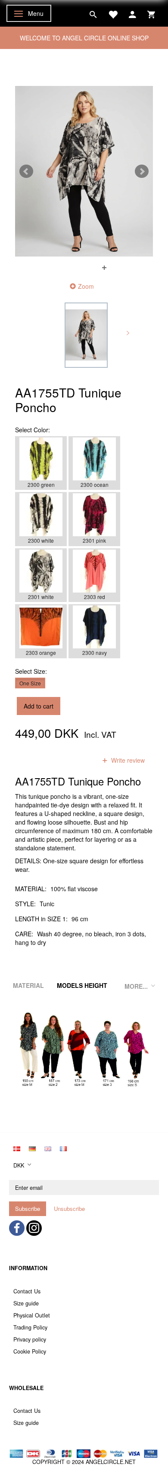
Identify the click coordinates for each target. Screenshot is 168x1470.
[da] (17, 1147)
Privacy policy (29, 1339)
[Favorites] (113, 13)
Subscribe (27, 1208)
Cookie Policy (29, 1351)
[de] (32, 1147)
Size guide (26, 1303)
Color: (32, 429)
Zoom (86, 286)
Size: (31, 671)
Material (28, 985)
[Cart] (151, 13)
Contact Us (26, 1291)
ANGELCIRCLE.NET (111, 1462)
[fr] (63, 1147)
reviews (75, 760)
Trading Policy (30, 1327)
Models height (82, 985)
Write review (127, 760)
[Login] (132, 13)
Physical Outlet (31, 1315)
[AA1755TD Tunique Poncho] (84, 171)
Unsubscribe (69, 1208)
